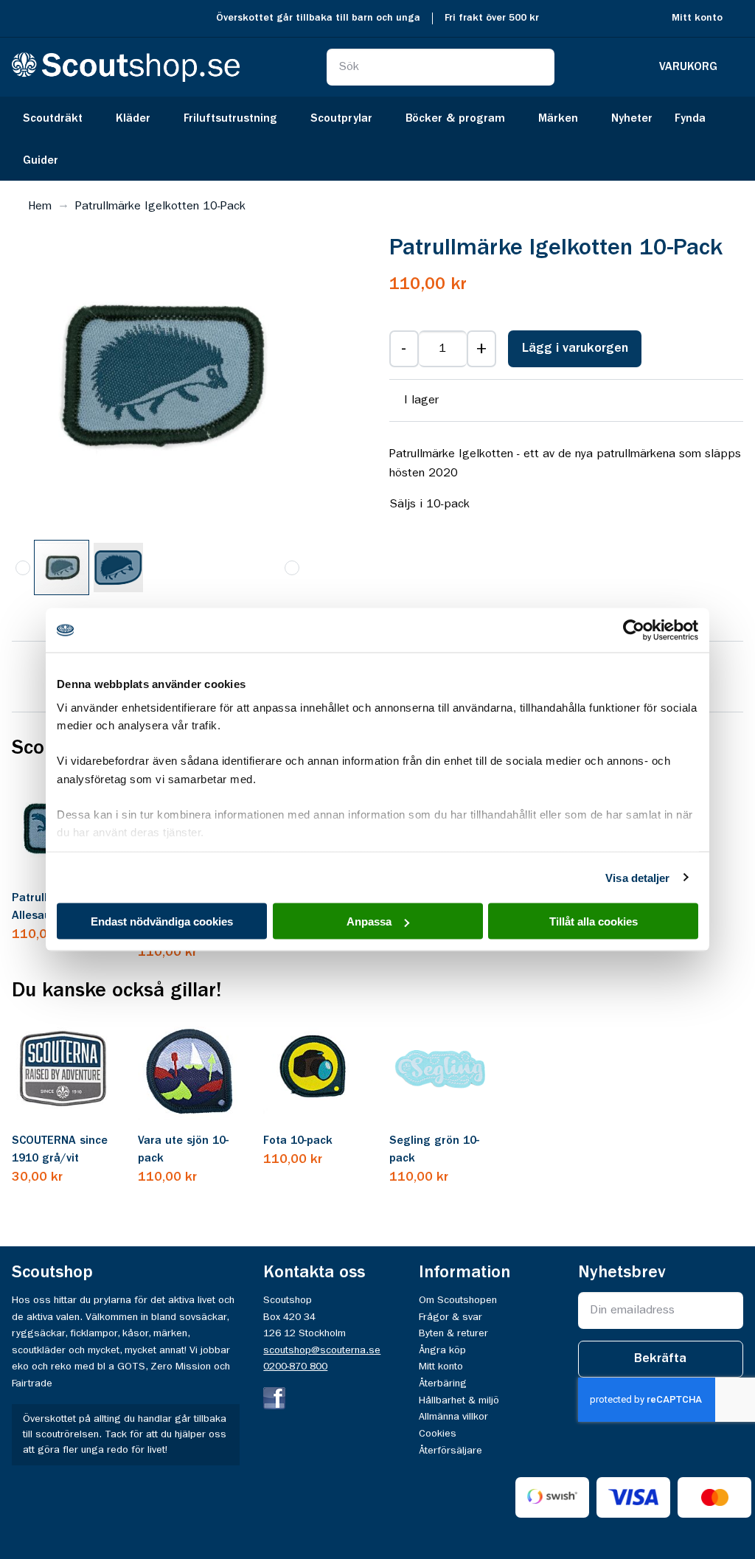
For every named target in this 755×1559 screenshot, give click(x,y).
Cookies (437, 1433)
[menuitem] (58, 118)
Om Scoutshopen (458, 1300)
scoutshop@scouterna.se (321, 1350)
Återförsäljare (450, 1450)
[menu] (377, 139)
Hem (40, 206)
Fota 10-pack (298, 1141)
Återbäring (443, 1383)
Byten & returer (453, 1333)
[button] (118, 567)
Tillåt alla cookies (593, 921)
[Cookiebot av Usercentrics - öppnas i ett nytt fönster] (633, 630)
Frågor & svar (450, 1317)
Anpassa (369, 921)
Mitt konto (697, 18)
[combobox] (440, 67)
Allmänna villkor (453, 1416)
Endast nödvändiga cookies (162, 921)
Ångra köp (442, 1350)
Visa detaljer (637, 877)
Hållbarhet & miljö (459, 1400)
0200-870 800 (295, 1366)
